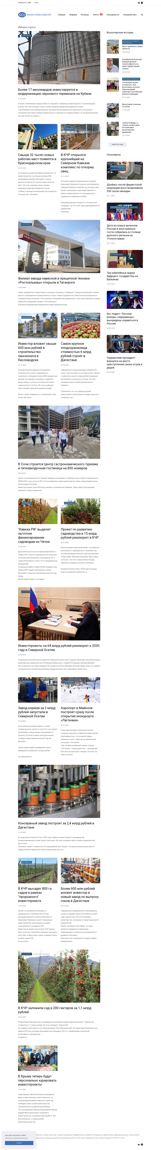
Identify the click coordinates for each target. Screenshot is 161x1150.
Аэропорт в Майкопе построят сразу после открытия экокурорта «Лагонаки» (77, 714)
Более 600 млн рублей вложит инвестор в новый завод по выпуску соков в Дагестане (80, 895)
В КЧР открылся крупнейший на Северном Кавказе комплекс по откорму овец (77, 163)
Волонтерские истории (120, 32)
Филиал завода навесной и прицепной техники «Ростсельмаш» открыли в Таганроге (54, 280)
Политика (123, 295)
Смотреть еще (117, 144)
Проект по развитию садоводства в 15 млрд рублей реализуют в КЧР (80, 533)
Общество (26, 128)
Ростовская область (41, 224)
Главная (61, 15)
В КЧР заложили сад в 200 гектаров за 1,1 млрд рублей (54, 1010)
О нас (36, 2)
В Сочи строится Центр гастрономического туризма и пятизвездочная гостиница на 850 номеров (58, 466)
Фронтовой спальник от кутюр (131, 105)
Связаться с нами (24, 2)
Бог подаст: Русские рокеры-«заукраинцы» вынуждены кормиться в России (122, 318)
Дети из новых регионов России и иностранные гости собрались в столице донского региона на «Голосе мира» (124, 232)
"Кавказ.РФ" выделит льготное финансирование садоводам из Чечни (34, 535)
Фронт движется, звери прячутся (132, 47)
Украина (114, 295)
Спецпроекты (113, 15)
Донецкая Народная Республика (131, 42)
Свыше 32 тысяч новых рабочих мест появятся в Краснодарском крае (37, 159)
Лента (97, 15)
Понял (19, 1143)
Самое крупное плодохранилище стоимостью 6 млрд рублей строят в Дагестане (76, 352)
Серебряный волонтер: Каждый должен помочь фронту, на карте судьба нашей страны (132, 64)
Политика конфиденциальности (16, 1138)
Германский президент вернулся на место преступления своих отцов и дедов (124, 362)
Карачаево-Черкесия (41, 954)
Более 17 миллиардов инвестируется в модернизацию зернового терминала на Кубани (54, 92)
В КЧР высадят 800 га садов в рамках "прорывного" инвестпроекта (35, 895)
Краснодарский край (41, 35)
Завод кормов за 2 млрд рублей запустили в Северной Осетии (36, 712)
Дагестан (37, 769)
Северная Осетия (40, 591)
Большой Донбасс (118, 166)
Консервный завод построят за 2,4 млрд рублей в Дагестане (56, 825)
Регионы (85, 15)
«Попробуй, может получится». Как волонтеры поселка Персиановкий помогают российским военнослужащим (132, 88)
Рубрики (73, 15)
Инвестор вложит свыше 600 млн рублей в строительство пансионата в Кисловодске (37, 352)
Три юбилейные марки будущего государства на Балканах (122, 276)
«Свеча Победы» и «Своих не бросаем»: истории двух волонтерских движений (131, 127)
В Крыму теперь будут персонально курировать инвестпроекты (37, 1080)
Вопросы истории (118, 169)
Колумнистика (130, 15)
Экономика (26, 35)
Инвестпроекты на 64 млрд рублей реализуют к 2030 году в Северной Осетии (58, 648)
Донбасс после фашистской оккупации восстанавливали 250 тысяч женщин (125, 188)
